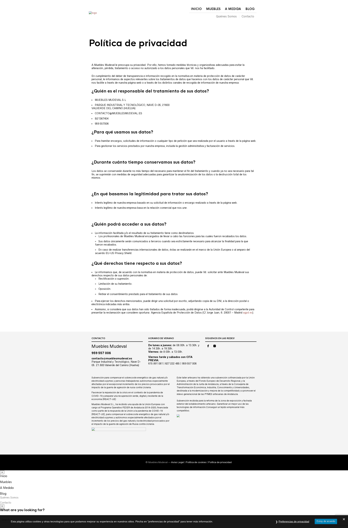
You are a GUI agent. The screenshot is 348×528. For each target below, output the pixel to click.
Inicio (196, 9)
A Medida (233, 9)
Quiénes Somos (226, 16)
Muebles (213, 9)
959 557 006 (101, 353)
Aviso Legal (177, 462)
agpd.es (247, 312)
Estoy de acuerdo (326, 521)
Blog (250, 9)
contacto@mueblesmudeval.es (112, 358)
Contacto (248, 16)
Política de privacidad (220, 462)
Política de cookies (196, 462)
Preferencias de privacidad (294, 521)
